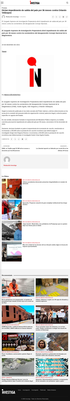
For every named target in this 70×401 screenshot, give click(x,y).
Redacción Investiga (12, 16)
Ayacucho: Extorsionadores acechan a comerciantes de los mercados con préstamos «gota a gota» (52, 380)
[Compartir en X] (56, 16)
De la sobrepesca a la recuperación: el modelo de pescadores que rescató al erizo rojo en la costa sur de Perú (17, 301)
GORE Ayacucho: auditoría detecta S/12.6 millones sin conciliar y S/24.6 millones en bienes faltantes (17, 327)
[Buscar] (67, 3)
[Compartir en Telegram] (63, 16)
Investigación (26, 390)
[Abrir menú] (2, 3)
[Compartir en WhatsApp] (59, 16)
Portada (4, 8)
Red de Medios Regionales (31, 179)
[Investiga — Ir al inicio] (34, 2)
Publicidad (43, 390)
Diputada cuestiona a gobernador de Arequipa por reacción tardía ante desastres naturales (51, 354)
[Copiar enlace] (66, 16)
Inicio (19, 390)
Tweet (4, 51)
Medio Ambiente (7, 377)
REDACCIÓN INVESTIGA (12, 95)
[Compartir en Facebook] (52, 16)
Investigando (6, 297)
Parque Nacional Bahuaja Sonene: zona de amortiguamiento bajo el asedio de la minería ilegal (17, 380)
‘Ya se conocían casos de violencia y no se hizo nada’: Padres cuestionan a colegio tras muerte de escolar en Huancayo (51, 328)
